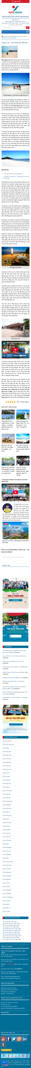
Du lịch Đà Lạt (6, 812)
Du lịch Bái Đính (7, 879)
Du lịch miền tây (7, 833)
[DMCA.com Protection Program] (6, 1049)
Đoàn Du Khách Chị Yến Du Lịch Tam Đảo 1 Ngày (15, 672)
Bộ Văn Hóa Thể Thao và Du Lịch (9, 1002)
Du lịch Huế (5, 844)
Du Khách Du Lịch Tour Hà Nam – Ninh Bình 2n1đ (15, 666)
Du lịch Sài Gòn (6, 836)
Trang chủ (5, 36)
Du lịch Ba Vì (6, 819)
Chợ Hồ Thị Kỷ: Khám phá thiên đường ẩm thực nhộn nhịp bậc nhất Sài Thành (22, 471)
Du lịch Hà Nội (6, 826)
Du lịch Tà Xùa (6, 911)
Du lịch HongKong (7, 875)
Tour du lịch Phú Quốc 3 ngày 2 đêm (12, 939)
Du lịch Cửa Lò (6, 787)
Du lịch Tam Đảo (7, 822)
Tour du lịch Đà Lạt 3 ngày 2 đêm (11, 937)
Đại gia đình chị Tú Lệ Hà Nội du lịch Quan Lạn (14, 656)
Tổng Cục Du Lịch (5, 1004)
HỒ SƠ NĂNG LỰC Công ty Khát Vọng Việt (15, 21)
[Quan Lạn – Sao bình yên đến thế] (9, 51)
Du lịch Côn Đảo (7, 868)
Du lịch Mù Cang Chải (8, 744)
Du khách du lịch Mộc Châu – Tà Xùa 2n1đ (13, 681)
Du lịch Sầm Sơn (7, 783)
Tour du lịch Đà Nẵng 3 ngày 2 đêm (11, 934)
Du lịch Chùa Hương (8, 861)
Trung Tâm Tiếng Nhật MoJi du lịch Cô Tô (13, 661)
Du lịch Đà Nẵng (7, 804)
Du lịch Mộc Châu (7, 755)
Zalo (4, 1062)
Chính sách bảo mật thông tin (8, 991)
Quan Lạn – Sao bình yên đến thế (9, 38)
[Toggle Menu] (27, 32)
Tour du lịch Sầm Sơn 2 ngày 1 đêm (12, 930)
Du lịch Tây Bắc (6, 829)
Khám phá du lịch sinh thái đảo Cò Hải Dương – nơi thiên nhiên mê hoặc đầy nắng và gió (8, 425)
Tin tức (23, 36)
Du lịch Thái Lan (7, 851)
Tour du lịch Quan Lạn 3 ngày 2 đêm (12, 928)
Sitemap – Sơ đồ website (7, 993)
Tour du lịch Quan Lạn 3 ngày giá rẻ (13, 173)
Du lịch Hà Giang (7, 741)
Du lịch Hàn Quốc (7, 865)
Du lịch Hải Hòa (6, 797)
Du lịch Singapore (7, 847)
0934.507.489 (4, 973)
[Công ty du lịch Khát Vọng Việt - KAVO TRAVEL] (15, 9)
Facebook (5, 1065)
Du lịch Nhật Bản (7, 854)
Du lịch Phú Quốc (7, 815)
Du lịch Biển (6, 858)
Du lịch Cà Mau (6, 886)
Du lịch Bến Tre (6, 907)
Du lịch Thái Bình (7, 893)
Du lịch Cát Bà (6, 776)
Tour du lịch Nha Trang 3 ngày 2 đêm (12, 935)
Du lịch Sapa (6, 748)
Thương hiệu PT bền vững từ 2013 (10, 23)
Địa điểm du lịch (13, 36)
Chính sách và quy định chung (8, 988)
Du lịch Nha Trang (7, 808)
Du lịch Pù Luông (7, 840)
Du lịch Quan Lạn (7, 769)
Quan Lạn (20, 36)
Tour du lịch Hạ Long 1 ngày (10, 921)
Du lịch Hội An (6, 904)
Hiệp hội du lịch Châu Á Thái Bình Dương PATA (13, 1008)
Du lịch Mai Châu (7, 751)
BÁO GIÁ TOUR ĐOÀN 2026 (22, 16)
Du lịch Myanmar (7, 872)
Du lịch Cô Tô (6, 773)
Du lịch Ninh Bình (7, 890)
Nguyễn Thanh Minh (8, 540)
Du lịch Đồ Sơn (6, 780)
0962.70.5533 (24, 971)
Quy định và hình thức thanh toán (9, 989)
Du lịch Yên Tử (6, 883)
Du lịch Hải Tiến (6, 794)
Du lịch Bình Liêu (7, 762)
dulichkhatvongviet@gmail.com (12, 976)
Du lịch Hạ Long (7, 765)
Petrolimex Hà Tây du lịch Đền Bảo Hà (12, 677)
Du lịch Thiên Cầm (7, 790)
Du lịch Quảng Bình (7, 801)
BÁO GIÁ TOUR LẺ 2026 (8, 16)
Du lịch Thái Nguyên (8, 897)
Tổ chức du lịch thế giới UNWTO (9, 1006)
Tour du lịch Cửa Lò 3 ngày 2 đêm (11, 932)
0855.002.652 (12, 973)
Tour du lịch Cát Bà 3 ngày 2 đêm (11, 925)
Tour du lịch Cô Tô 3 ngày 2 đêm (11, 927)
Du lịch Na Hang (7, 758)
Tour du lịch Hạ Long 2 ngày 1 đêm (11, 923)
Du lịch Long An (6, 900)
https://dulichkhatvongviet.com (13, 978)
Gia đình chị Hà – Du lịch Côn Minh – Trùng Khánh (15, 697)
